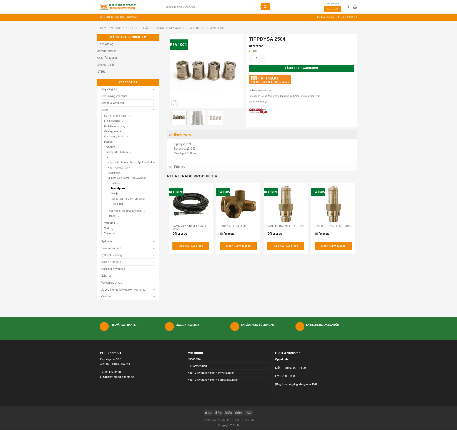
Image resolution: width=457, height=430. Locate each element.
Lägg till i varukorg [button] (191, 246)
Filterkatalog (105, 44)
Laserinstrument (111, 248)
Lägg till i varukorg (301, 68)
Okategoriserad (113, 131)
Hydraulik (106, 241)
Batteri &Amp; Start (115, 115)
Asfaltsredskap (107, 51)
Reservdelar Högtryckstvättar (125, 210)
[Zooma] (174, 103)
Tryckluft (109, 147)
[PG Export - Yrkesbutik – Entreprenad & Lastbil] (118, 7)
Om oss (120, 17)
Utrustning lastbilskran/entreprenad (123, 289)
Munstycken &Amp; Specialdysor (180, 28)
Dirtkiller (115, 183)
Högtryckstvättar (118, 167)
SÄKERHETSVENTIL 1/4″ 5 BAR (285, 226)
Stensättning (105, 64)
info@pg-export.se (122, 377)
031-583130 (113, 372)
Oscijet (115, 193)
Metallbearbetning (114, 126)
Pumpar (108, 141)
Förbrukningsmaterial (114, 96)
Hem (103, 28)
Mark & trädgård (111, 262)
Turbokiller (117, 203)
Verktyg (108, 228)
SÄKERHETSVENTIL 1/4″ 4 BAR (333, 226)
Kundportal (194, 359)
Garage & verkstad (112, 103)
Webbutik (106, 17)
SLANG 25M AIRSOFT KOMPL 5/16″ (189, 227)
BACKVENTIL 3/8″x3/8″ (233, 226)
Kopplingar (114, 172)
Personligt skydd (111, 282)
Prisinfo (179, 167)
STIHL (101, 71)
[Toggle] (153, 89)
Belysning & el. (110, 89)
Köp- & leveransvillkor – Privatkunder (211, 372)
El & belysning (112, 120)
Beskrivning (182, 134)
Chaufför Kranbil (107, 57)
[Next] (237, 71)
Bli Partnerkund (197, 366)
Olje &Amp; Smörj (114, 136)
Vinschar (106, 296)
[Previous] (175, 71)
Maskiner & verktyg (113, 269)
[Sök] (265, 6)
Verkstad (109, 223)
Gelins (133, 28)
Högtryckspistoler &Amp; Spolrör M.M (130, 162)
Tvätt (147, 28)
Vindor (108, 233)
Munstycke (217, 28)
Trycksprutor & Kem (116, 152)
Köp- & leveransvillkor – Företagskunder (213, 379)
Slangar (112, 216)
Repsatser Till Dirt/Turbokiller (128, 198)
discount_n (262, 101)
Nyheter (106, 275)
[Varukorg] (355, 7)
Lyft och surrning (111, 255)
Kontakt (133, 17)
